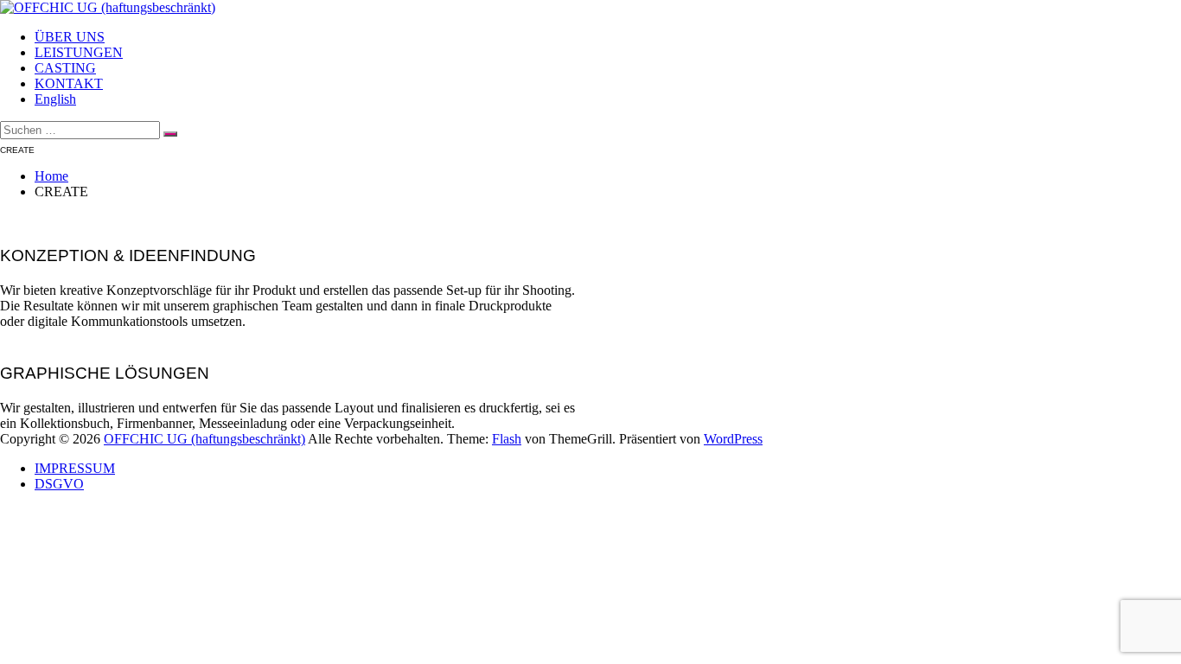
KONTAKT (69, 83)
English (55, 99)
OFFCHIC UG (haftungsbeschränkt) (204, 438)
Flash (506, 438)
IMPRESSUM (75, 468)
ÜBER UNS (70, 36)
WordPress (733, 438)
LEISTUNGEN (79, 52)
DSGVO (59, 483)
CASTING (65, 68)
